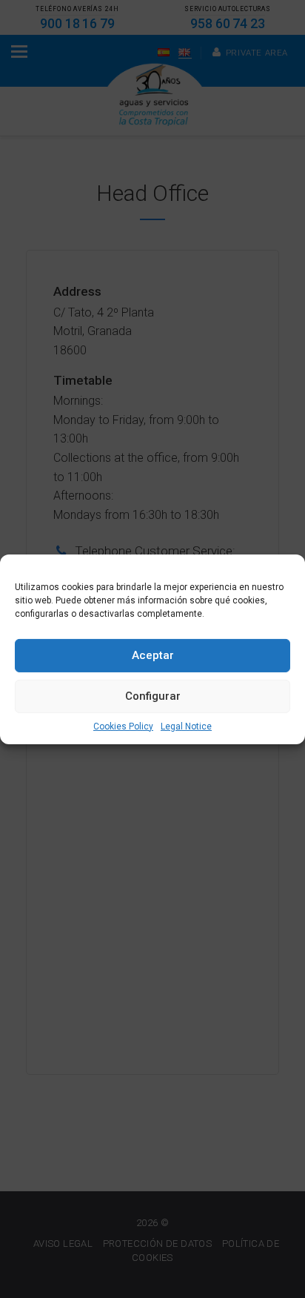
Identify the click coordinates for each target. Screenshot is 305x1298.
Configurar (153, 696)
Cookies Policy (123, 726)
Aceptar (153, 655)
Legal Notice (186, 726)
